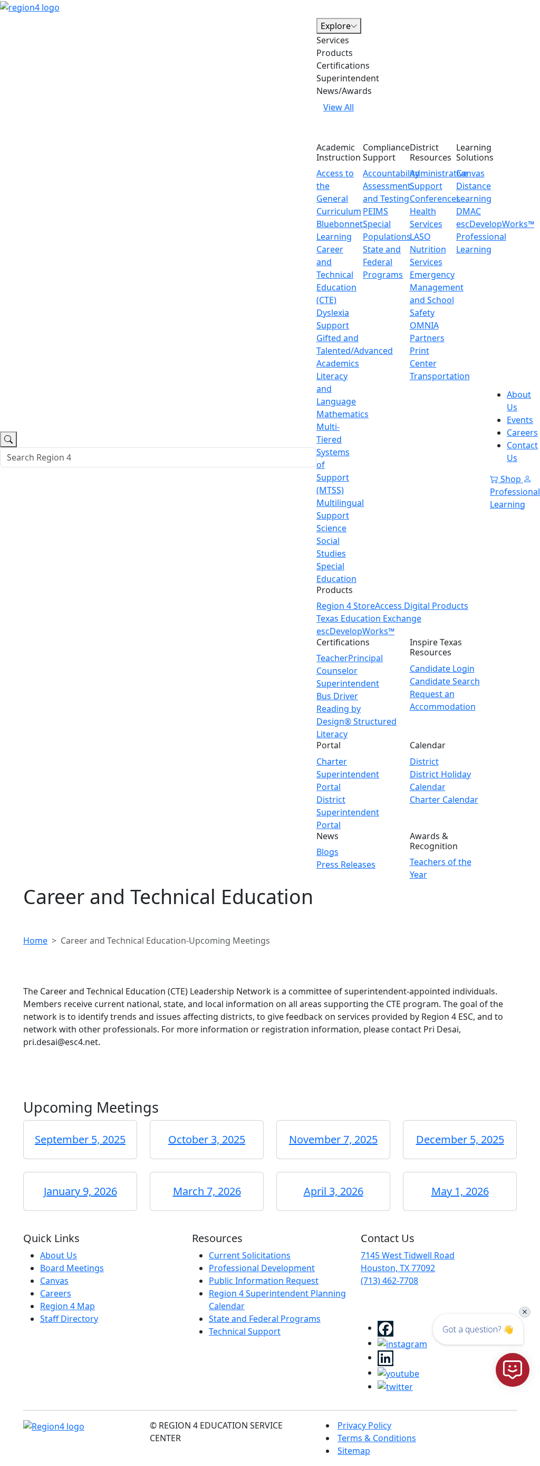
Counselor (337, 670)
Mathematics (342, 414)
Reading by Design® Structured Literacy (356, 721)
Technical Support (245, 1331)
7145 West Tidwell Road (408, 1255)
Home (35, 940)
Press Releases (345, 864)
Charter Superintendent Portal (347, 774)
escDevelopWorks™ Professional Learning (495, 236)
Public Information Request (264, 1280)
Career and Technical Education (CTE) (336, 274)
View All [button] (338, 107)
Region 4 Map (67, 1306)
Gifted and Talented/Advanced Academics (354, 350)
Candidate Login (442, 668)
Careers (522, 432)
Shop (510, 479)
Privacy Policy (364, 1425)
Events (520, 420)
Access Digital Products (421, 606)
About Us (58, 1255)
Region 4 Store (345, 606)
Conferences (435, 198)
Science (331, 528)
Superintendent (347, 683)
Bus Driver (337, 696)
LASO (420, 236)
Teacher (332, 658)
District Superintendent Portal (347, 812)
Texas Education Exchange (368, 618)
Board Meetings (72, 1268)
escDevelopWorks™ (355, 631)
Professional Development (262, 1268)
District (424, 761)
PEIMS (375, 211)
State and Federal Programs (383, 261)
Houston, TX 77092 (398, 1268)
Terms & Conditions (377, 1438)
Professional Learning (515, 498)
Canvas (470, 173)
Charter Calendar (444, 799)
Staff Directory (69, 1318)
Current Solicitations (250, 1255)
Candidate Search (445, 681)
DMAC (468, 211)
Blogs (327, 852)
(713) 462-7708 (389, 1280)
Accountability (391, 173)
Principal (365, 658)
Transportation (440, 376)
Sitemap (354, 1450)
